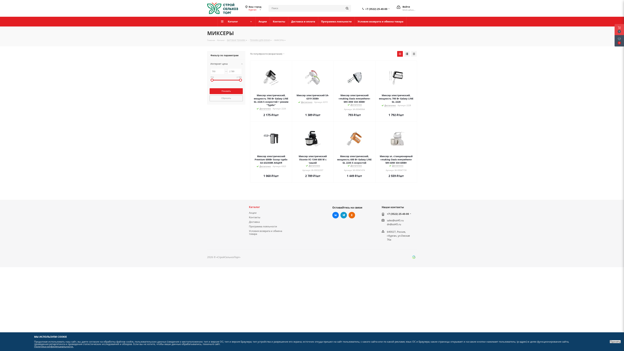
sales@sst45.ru (395, 220)
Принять (615, 341)
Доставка (254, 221)
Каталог (254, 207)
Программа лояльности (263, 226)
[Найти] (347, 8)
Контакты (254, 217)
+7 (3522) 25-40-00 (376, 8)
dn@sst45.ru (394, 224)
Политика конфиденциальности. (54, 346)
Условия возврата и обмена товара (265, 232)
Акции (253, 212)
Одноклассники (352, 215)
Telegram (343, 215)
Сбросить (226, 98)
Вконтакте (335, 215)
